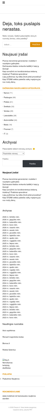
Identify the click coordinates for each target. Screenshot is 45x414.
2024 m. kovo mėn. (10, 285)
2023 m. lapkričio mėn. (11, 296)
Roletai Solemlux (9, 349)
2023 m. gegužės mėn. (11, 312)
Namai (6, 93)
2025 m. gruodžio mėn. (11, 232)
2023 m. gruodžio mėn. (11, 293)
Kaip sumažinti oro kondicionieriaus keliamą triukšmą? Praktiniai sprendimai (19, 72)
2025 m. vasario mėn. (11, 256)
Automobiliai (8, 120)
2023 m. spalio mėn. (10, 299)
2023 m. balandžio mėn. (12, 315)
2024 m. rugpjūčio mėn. (11, 272)
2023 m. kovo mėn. (10, 317)
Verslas (7, 111)
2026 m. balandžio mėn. (12, 222)
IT (4, 133)
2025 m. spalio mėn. (10, 238)
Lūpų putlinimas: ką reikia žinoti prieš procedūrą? (21, 76)
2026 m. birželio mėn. (11, 217)
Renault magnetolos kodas (13, 337)
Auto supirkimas (8, 330)
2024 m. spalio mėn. (10, 267)
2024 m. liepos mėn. (10, 275)
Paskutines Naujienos (11, 378)
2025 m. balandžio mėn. (12, 251)
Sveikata (7, 106)
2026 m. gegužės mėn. (11, 219)
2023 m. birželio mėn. (11, 309)
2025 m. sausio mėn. (10, 259)
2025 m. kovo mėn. (10, 254)
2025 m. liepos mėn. (10, 243)
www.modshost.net (9, 396)
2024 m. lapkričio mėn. (11, 264)
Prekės (6, 102)
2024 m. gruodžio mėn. (11, 262)
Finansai (7, 129)
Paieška (5, 159)
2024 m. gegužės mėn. (11, 280)
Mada (6, 124)
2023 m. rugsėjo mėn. (11, 301)
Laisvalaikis (8, 115)
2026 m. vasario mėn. (11, 227)
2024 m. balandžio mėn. (12, 283)
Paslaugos (8, 97)
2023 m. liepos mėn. (10, 307)
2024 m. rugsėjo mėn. (11, 270)
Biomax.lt (6, 343)
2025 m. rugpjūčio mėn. (11, 240)
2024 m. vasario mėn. (11, 288)
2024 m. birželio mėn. (11, 277)
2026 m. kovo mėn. (10, 225)
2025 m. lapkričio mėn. (11, 235)
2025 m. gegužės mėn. (11, 248)
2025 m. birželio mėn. (11, 246)
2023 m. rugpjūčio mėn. (11, 304)
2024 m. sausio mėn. (10, 291)
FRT (30, 410)
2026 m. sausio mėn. (10, 230)
